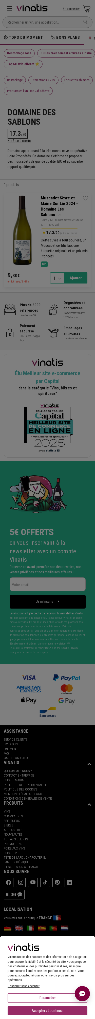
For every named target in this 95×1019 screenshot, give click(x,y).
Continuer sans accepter (24, 986)
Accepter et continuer (48, 1010)
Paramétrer (48, 997)
